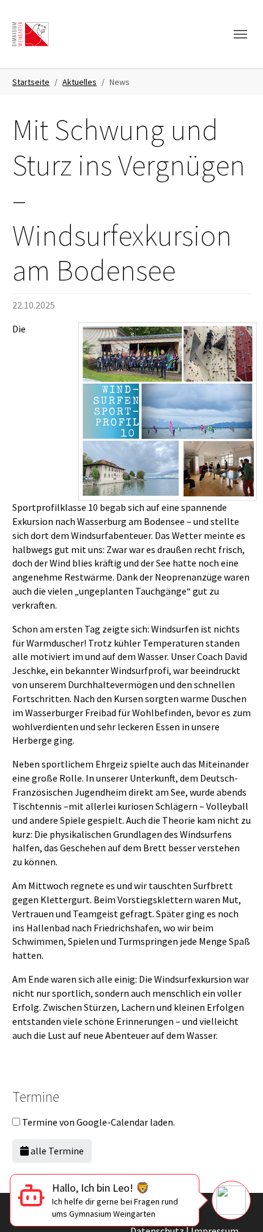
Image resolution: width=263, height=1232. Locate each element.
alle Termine (56, 1151)
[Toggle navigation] (240, 34)
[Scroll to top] (236, 1156)
